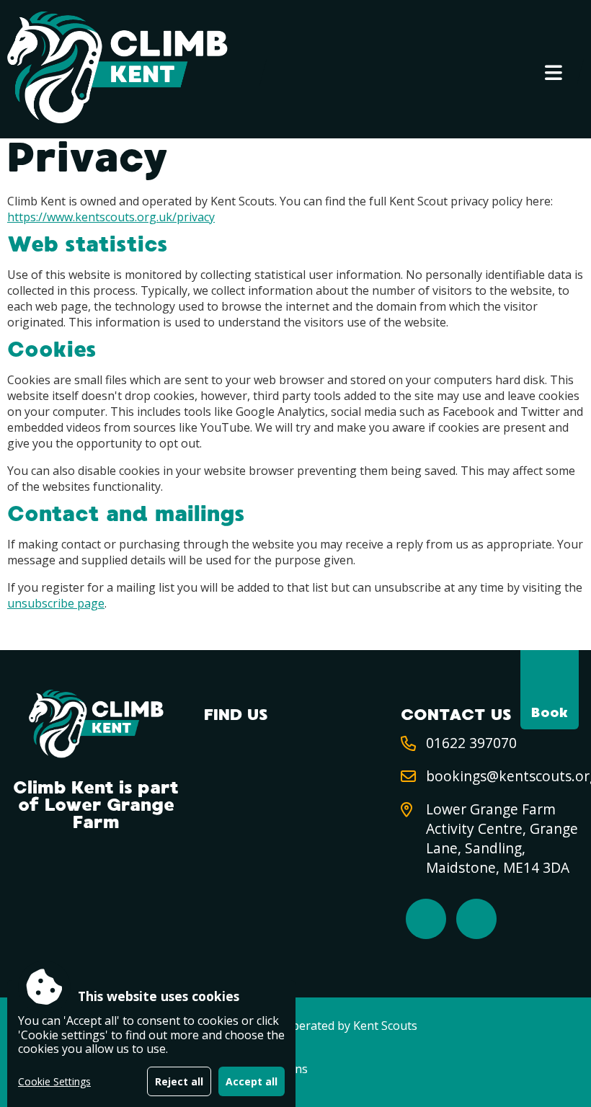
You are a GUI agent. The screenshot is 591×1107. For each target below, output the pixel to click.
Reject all (179, 1081)
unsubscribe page (56, 603)
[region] (151, 1043)
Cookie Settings (54, 1081)
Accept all (251, 1081)
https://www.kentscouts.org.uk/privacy (111, 217)
